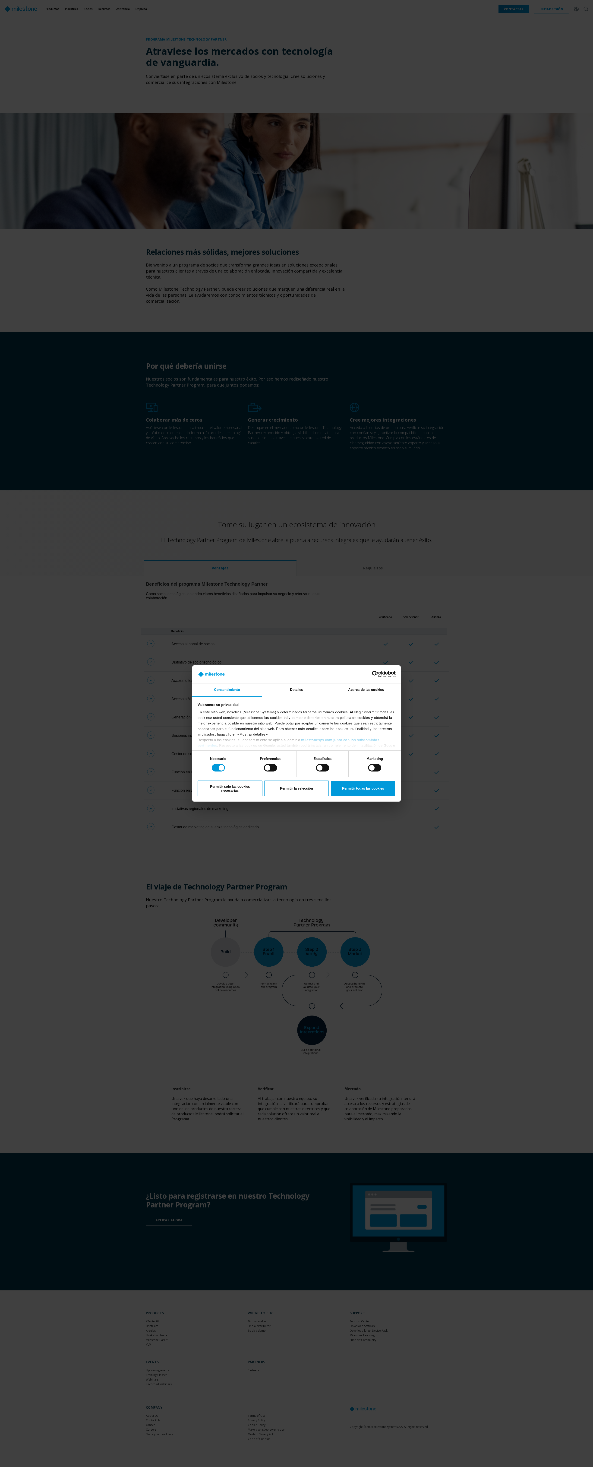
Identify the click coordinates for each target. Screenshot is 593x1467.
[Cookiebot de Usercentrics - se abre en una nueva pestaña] (375, 674)
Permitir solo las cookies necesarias (230, 788)
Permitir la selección (296, 788)
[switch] (270, 768)
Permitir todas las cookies (363, 788)
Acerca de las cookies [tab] (366, 690)
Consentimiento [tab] (227, 690)
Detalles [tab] (296, 690)
